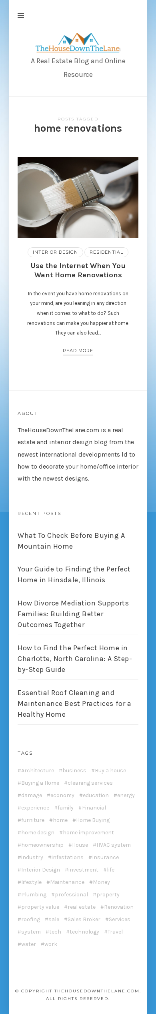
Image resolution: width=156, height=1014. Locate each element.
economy (62, 795)
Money (101, 882)
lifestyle (31, 882)
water (28, 944)
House (80, 845)
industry (32, 857)
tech (55, 932)
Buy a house (110, 771)
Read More (78, 350)
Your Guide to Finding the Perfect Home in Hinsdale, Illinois (74, 574)
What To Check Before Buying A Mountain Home (71, 541)
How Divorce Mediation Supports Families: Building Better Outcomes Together (73, 614)
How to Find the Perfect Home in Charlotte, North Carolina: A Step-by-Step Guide (75, 658)
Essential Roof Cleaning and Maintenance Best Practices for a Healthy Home (74, 703)
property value (40, 907)
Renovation (119, 907)
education (96, 795)
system (31, 932)
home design (37, 833)
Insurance (105, 857)
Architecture (37, 771)
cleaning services (90, 783)
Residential (106, 252)
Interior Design (55, 252)
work (50, 944)
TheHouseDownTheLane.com (58, 430)
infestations (68, 857)
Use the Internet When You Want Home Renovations (78, 270)
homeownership (42, 845)
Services (119, 919)
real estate (82, 907)
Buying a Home (40, 783)
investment (83, 870)
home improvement (88, 833)
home (60, 820)
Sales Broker (84, 919)
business (74, 771)
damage (31, 795)
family (66, 808)
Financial (94, 808)
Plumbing (33, 895)
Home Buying (93, 820)
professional (71, 895)
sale (53, 919)
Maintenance (67, 882)
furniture (32, 820)
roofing (30, 919)
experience (35, 808)
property (108, 895)
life (110, 870)
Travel (115, 932)
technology (84, 932)
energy (126, 795)
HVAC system (113, 845)
